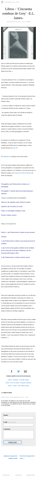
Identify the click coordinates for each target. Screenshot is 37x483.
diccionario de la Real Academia (22, 173)
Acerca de (6, 475)
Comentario (6, 429)
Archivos (18, 475)
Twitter (18, 371)
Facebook (11, 371)
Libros (28, 21)
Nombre (5, 415)
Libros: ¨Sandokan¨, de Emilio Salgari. (18, 380)
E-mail (9, 422)
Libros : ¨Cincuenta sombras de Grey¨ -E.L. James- (18, 13)
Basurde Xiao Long (12, 2)
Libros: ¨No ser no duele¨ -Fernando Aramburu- (18, 382)
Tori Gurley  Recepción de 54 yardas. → (27, 457)
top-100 (15, 148)
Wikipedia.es (6, 156)
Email (25, 371)
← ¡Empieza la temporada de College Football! (9, 457)
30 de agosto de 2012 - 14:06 (16, 21)
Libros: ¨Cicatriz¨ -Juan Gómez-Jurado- (18, 385)
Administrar (31, 475)
